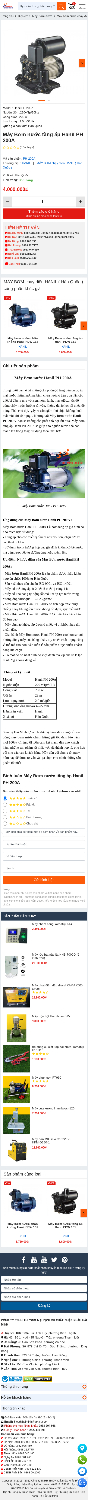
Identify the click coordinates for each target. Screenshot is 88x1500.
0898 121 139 (33, 1468)
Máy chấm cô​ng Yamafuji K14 (52, 924)
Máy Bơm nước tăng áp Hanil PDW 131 (65, 340)
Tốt (28, 811)
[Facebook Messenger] (82, 1471)
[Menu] (82, 6)
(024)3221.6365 (64, 237)
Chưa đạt (32, 823)
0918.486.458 (26, 237)
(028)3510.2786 (69, 233)
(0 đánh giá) (27, 147)
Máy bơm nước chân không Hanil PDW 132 (22, 340)
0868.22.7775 (30, 245)
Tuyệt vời (32, 798)
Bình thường (34, 817)
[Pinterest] (64, 1259)
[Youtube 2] (44, 1259)
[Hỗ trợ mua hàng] (82, 1460)
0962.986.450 (28, 241)
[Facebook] (23, 1259)
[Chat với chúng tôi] (82, 1483)
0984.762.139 (28, 257)
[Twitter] (54, 1259)
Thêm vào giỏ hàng (44, 214)
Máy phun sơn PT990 (46, 1077)
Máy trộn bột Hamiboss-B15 (51, 1016)
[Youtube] (33, 1259)
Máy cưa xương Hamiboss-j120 (53, 1108)
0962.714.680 (45, 237)
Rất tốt (30, 804)
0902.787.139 (32, 233)
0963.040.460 (31, 249)
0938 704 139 (23, 1464)
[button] (84, 1387)
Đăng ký (44, 1305)
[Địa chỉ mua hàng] (82, 1448)
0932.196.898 (51, 233)
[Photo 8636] (44, 63)
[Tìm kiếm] (61, 6)
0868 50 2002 (32, 1472)
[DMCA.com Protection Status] (37, 1378)
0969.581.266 (28, 253)
